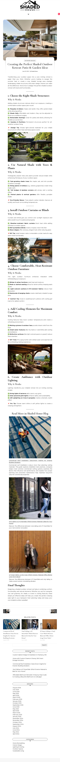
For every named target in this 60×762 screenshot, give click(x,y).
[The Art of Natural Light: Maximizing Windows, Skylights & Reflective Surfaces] (6, 611)
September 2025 (18, 705)
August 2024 (17, 726)
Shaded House (34, 71)
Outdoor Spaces (30, 60)
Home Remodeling (19, 743)
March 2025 (16, 712)
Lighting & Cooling (18, 747)
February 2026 (17, 699)
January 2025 (17, 716)
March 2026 (16, 697)
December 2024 (18, 718)
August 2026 (17, 687)
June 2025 (16, 707)
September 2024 (18, 724)
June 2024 (16, 730)
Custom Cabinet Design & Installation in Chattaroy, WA (29, 655)
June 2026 (16, 691)
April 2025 (16, 711)
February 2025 (17, 714)
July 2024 (16, 728)
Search (44, 645)
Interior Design (17, 745)
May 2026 (16, 693)
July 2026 (16, 689)
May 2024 (16, 732)
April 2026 (16, 695)
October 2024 (17, 722)
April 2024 (16, 734)
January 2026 (17, 701)
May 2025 (16, 709)
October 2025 (17, 703)
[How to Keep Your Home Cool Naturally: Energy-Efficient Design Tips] (53, 611)
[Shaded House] (30, 6)
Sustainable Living (18, 751)
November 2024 (18, 720)
